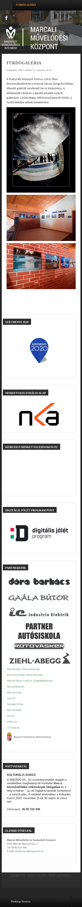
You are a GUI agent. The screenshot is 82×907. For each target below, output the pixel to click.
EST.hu (11, 716)
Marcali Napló (14, 710)
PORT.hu (12, 722)
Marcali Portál (14, 692)
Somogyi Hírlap (15, 704)
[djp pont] (39, 533)
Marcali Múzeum (15, 686)
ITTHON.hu (13, 727)
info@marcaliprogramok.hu (29, 851)
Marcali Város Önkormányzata (23, 669)
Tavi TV (11, 698)
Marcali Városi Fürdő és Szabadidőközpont (30, 680)
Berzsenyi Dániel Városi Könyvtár (25, 674)
